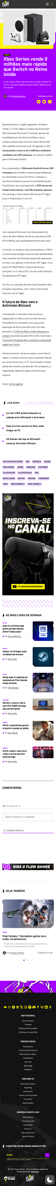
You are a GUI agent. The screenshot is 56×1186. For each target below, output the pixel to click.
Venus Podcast (28, 1136)
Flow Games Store (28, 1084)
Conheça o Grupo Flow (28, 1032)
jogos (20, 467)
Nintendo (43, 467)
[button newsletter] (47, 1155)
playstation (9, 473)
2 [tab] (28, 960)
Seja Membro (28, 1103)
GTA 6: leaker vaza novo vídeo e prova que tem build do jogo (15, 754)
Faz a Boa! (28, 1099)
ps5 (36, 473)
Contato (28, 1024)
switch (21, 478)
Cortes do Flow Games (28, 1050)
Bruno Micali (13, 733)
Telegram (28, 1069)
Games (7, 55)
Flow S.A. (28, 1129)
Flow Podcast (28, 1117)
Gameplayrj (28, 1058)
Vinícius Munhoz (19, 96)
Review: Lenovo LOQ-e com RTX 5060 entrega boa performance (14, 706)
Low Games (28, 1091)
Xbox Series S (18, 484)
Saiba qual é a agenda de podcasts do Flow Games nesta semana (15, 680)
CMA (28, 462)
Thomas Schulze (17, 953)
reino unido (9, 478)
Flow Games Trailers (28, 1054)
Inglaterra (8, 467)
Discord (28, 1062)
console (37, 462)
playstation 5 (25, 473)
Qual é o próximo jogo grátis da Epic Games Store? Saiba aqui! (13, 629)
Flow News (28, 1125)
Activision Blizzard (13, 462)
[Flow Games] (5, 4)
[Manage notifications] (5, 1180)
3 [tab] (32, 960)
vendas (31, 478)
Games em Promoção (28, 1095)
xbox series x (34, 484)
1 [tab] (24, 960)
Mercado (30, 467)
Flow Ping (28, 1087)
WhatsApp (28, 1066)
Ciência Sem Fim (28, 1132)
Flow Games (28, 1046)
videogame (43, 478)
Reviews (6, 700)
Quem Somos (28, 1021)
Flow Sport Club (28, 1121)
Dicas (5, 623)
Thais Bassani (13, 688)
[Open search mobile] (51, 4)
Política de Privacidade (28, 1028)
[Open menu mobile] (47, 4)
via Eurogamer (16, 383)
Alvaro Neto (12, 659)
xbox (5, 484)
